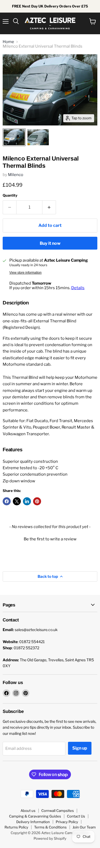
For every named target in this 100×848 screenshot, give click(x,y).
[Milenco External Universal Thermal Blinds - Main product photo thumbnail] (14, 137)
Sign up (79, 748)
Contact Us (76, 816)
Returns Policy (16, 827)
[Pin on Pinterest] (37, 501)
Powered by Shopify (50, 838)
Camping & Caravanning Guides (35, 816)
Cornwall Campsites (57, 810)
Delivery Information (33, 822)
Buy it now (50, 243)
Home (8, 42)
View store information (25, 272)
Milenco (15, 174)
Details (78, 287)
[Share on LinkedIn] (27, 501)
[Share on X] (17, 501)
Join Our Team (84, 827)
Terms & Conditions (50, 827)
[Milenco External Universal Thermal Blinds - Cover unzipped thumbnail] (38, 137)
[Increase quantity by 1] (49, 207)
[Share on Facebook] (7, 501)
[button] (50, 538)
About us (28, 810)
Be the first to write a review (50, 539)
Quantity (10, 195)
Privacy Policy (67, 822)
